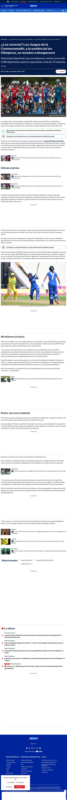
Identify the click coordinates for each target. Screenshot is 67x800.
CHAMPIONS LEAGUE (39, 10)
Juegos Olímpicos (26, 564)
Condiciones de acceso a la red (49, 760)
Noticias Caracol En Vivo (46, 1)
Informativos (57, 1)
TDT (22, 764)
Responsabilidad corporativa (49, 762)
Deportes (12, 782)
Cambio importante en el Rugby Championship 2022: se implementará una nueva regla (40, 471)
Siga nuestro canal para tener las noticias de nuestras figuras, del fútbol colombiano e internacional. (34, 131)
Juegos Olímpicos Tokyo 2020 (45, 560)
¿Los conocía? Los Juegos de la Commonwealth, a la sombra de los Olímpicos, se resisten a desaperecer (34, 39)
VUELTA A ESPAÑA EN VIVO (23, 10)
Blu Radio (8, 764)
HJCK (7, 768)
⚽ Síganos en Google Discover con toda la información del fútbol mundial (30, 136)
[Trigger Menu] (2, 6)
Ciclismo (14, 155)
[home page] (8, 1)
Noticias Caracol (10, 760)
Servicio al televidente (26, 760)
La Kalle (8, 766)
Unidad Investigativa (33, 1)
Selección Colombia (9, 633)
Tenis (13, 376)
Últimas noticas (14, 1)
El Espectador (9, 773)
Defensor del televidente (27, 762)
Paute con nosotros (26, 775)
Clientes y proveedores (26, 771)
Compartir (62, 71)
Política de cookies (46, 767)
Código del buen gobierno (27, 766)
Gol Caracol (23, 1)
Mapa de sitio (24, 773)
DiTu (7, 771)
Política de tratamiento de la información (49, 765)
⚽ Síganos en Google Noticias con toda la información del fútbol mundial (30, 247)
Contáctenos (24, 768)
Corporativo (45, 772)
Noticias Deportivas (26, 560)
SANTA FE (11, 10)
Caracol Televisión (10, 762)
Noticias (21, 782)
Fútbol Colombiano (9, 640)
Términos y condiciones (47, 770)
